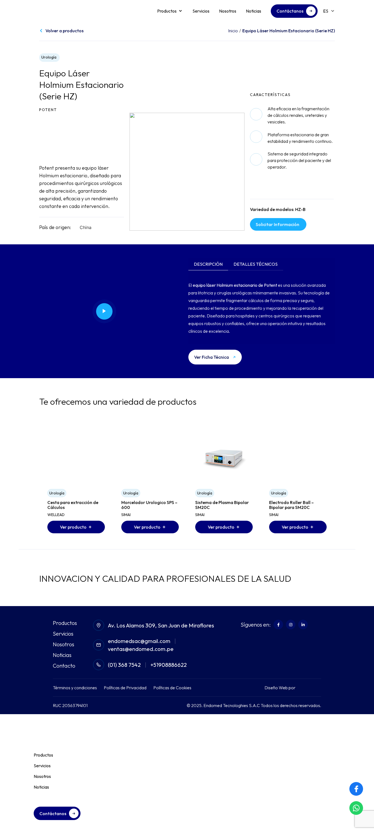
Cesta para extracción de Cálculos (72, 505)
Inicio (233, 30)
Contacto (64, 665)
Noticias (62, 655)
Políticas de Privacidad (125, 687)
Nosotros (63, 644)
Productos (65, 623)
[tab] (208, 264)
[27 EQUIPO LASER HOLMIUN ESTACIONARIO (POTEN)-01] (187, 172)
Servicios (63, 633)
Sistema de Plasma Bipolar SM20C (222, 505)
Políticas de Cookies (172, 687)
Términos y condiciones (75, 687)
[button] (170, 11)
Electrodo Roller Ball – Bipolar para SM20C (291, 505)
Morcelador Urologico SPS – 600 (149, 505)
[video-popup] (104, 311)
